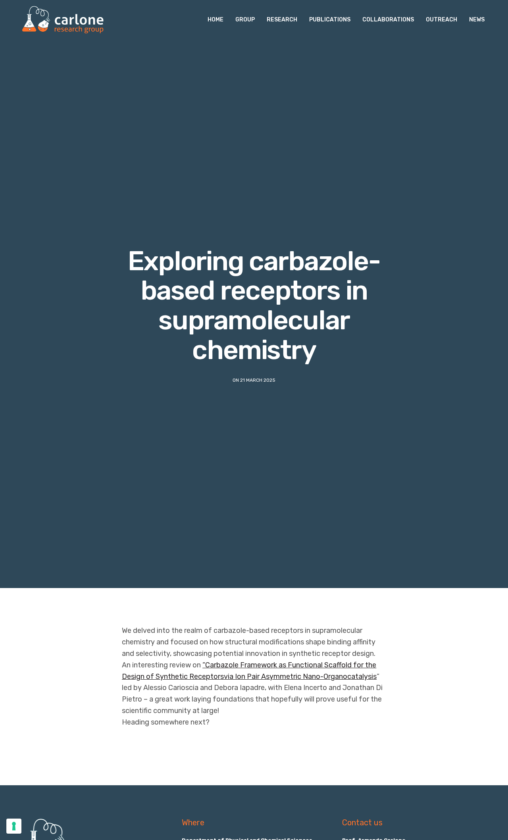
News (477, 19)
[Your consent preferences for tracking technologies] (13, 826)
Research (282, 19)
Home (215, 19)
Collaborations (388, 19)
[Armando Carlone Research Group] (63, 20)
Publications (329, 19)
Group (245, 19)
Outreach (441, 19)
